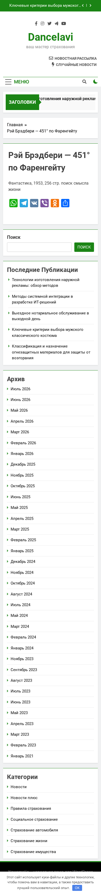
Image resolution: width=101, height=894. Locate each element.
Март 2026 (20, 432)
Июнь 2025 (20, 497)
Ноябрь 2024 (22, 572)
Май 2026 (19, 410)
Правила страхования (31, 808)
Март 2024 (20, 626)
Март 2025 (20, 529)
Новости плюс (24, 797)
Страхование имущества (33, 851)
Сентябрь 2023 (24, 669)
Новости (19, 786)
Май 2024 (19, 615)
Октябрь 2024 (23, 583)
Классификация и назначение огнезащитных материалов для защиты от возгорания (51, 352)
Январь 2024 (22, 648)
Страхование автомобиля (34, 830)
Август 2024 (21, 594)
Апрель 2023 (22, 723)
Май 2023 (19, 712)
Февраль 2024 (23, 637)
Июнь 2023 (20, 702)
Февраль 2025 (23, 540)
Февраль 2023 (23, 745)
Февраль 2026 (23, 443)
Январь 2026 (22, 453)
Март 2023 (20, 734)
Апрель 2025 (22, 518)
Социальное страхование (34, 819)
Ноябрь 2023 (22, 658)
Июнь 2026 (20, 399)
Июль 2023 (20, 691)
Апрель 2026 (22, 421)
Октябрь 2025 (23, 486)
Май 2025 (19, 507)
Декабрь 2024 (23, 561)
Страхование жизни (29, 840)
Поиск (13, 237)
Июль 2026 (20, 389)
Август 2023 (21, 680)
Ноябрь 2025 (22, 475)
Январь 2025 (22, 551)
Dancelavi (50, 37)
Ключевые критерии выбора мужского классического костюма (45, 6)
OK (77, 888)
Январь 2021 (22, 756)
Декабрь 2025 (23, 464)
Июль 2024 (20, 605)
